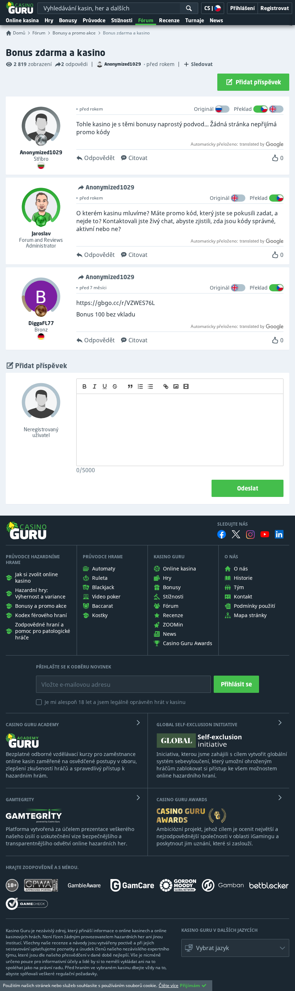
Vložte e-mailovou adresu (68, 679)
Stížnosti (121, 20)
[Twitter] (236, 534)
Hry (49, 20)
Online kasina (22, 20)
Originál (204, 108)
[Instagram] (250, 534)
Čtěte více (168, 985)
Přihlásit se (236, 684)
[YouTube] (264, 534)
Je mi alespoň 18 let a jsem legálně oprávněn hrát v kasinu (115, 702)
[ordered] (140, 386)
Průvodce (94, 20)
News (216, 20)
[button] (235, 948)
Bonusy (68, 20)
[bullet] (150, 386)
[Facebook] (221, 534)
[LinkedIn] (279, 534)
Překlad (243, 108)
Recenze (169, 20)
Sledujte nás (232, 524)
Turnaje (194, 20)
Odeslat (247, 488)
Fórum (145, 20)
